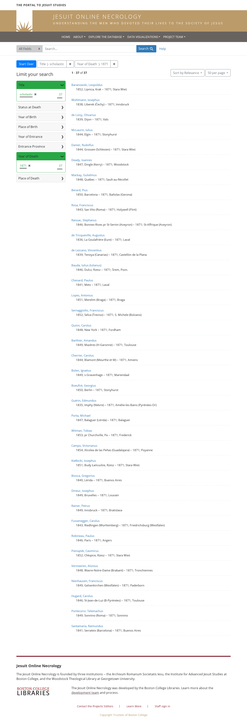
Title (21, 85)
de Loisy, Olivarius (83, 115)
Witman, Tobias (81, 430)
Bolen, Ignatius (81, 370)
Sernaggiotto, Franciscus (87, 310)
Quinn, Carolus (81, 325)
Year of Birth (27, 117)
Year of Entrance (30, 137)
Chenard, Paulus (82, 280)
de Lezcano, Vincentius (86, 250)
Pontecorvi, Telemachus (87, 611)
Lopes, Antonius (82, 295)
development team (85, 693)
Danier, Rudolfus (82, 145)
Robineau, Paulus (82, 536)
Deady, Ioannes (81, 160)
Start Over (26, 64)
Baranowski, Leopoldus (86, 85)
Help (162, 49)
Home (66, 37)
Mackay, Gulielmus (84, 175)
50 (216, 73)
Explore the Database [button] (105, 37)
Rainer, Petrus (80, 506)
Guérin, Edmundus (83, 400)
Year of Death (28, 156)
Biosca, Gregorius (83, 476)
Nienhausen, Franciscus (87, 581)
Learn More (134, 706)
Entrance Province (31, 146)
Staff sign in (162, 706)
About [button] (78, 37)
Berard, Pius (79, 190)
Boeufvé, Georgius (83, 385)
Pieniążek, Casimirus (85, 551)
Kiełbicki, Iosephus (83, 461)
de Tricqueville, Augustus (88, 235)
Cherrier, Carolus (82, 355)
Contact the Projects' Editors (95, 706)
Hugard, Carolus (82, 596)
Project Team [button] (173, 37)
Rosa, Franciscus (82, 205)
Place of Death (28, 178)
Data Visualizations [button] (142, 37)
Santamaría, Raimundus (87, 626)
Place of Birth (28, 127)
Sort (186, 73)
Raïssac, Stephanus (83, 220)
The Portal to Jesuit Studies (41, 5)
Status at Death (29, 107)
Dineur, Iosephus (82, 491)
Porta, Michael (81, 415)
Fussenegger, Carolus (85, 521)
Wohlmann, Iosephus (85, 100)
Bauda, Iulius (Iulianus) (86, 265)
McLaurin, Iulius (82, 130)
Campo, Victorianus (84, 445)
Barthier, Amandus (83, 340)
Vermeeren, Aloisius (84, 566)
